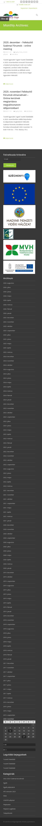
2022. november (8, 456)
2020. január (7, 568)
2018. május (7, 642)
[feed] (29, 2)
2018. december (8, 616)
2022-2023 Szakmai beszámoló (13, 779)
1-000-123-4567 (10, 2)
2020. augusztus (8, 542)
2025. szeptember (9, 331)
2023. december (8, 404)
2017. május (7, 689)
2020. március (7, 564)
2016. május (7, 711)
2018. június (7, 637)
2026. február (7, 309)
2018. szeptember (9, 624)
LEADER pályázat (9, 800)
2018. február (7, 655)
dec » (5, 750)
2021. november (8, 495)
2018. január (7, 659)
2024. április (7, 387)
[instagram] (32, 2)
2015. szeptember (9, 715)
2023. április (7, 434)
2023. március (7, 439)
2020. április (7, 560)
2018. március (7, 650)
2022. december (8, 452)
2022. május (7, 477)
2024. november (8, 361)
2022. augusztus (8, 469)
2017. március (7, 698)
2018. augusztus (8, 629)
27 (24, 737)
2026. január (7, 313)
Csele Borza (14, 54)
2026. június (7, 292)
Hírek (20, 52)
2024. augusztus (8, 369)
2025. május (7, 343)
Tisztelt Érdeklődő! (9, 759)
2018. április (7, 646)
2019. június (7, 594)
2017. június (7, 685)
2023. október (7, 413)
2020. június (7, 551)
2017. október (7, 672)
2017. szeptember (9, 676)
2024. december (8, 356)
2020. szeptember (9, 538)
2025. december (8, 318)
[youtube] (37, 2)
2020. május (7, 555)
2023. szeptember (9, 417)
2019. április (7, 603)
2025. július (7, 335)
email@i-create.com (24, 4)
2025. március (7, 352)
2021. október (7, 499)
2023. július (7, 421)
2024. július (7, 374)
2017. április (7, 693)
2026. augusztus (8, 283)
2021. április (7, 512)
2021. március (7, 516)
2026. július (7, 287)
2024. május (7, 382)
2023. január (7, 447)
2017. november (8, 668)
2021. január (7, 521)
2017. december (8, 663)
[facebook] (21, 2)
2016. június (7, 706)
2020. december (8, 525)
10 (10, 731)
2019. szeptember (9, 581)
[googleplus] (34, 2)
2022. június (7, 473)
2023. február (7, 443)
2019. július (7, 590)
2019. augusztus (8, 586)
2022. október (7, 460)
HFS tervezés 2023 (9, 792)
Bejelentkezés (33, 8)
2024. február (7, 395)
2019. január (7, 611)
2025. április (7, 348)
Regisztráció (24, 8)
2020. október (7, 534)
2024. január (7, 400)
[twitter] (24, 2)
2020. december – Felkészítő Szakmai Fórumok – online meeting (18, 45)
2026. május (7, 296)
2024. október (7, 365)
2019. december (8, 573)
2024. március (7, 391)
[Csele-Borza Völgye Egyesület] (9, 15)
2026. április (7, 300)
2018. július (7, 633)
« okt (5, 745)
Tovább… (6, 79)
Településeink (7, 813)
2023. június (7, 426)
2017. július (7, 681)
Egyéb (16, 52)
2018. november (8, 620)
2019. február (7, 607)
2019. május (7, 598)
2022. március (7, 486)
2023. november (8, 408)
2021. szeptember (9, 503)
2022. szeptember (9, 465)
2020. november (8, 529)
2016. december (8, 702)
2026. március (7, 305)
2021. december (8, 490)
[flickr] (26, 2)
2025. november (8, 322)
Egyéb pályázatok (9, 787)
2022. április (7, 482)
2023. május (7, 430)
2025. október (7, 326)
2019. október (7, 577)
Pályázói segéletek (9, 809)
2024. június (7, 378)
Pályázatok (6, 805)
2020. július (7, 547)
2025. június (7, 339)
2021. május (7, 508)
